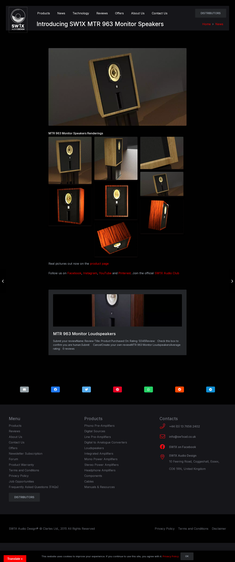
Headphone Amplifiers (99, 470)
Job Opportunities (21, 481)
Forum (13, 459)
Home (206, 24)
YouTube (105, 273)
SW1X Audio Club (167, 273)
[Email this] (24, 389)
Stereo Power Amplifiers (101, 465)
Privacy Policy (19, 476)
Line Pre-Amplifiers (97, 437)
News (219, 24)
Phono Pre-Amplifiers (99, 425)
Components (93, 476)
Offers (13, 448)
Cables (89, 481)
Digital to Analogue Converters (105, 442)
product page (99, 263)
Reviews (14, 431)
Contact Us (16, 442)
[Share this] (55, 389)
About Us (15, 437)
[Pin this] (117, 389)
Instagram (90, 273)
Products (15, 425)
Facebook (74, 273)
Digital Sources (94, 431)
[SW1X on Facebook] (164, 447)
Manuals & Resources (99, 487)
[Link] (18, 20)
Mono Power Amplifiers (101, 459)
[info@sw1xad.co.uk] (164, 437)
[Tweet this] (86, 389)
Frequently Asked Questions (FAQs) (34, 487)
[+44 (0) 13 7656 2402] (164, 426)
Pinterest (124, 273)
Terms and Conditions (24, 470)
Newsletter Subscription (25, 453)
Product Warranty (21, 465)
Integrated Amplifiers (98, 453)
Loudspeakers (94, 448)
